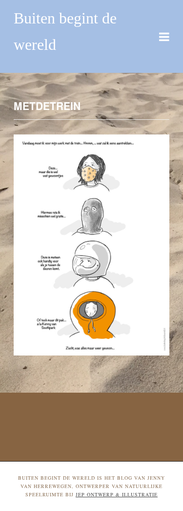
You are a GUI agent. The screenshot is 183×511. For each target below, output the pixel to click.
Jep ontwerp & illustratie (117, 494)
